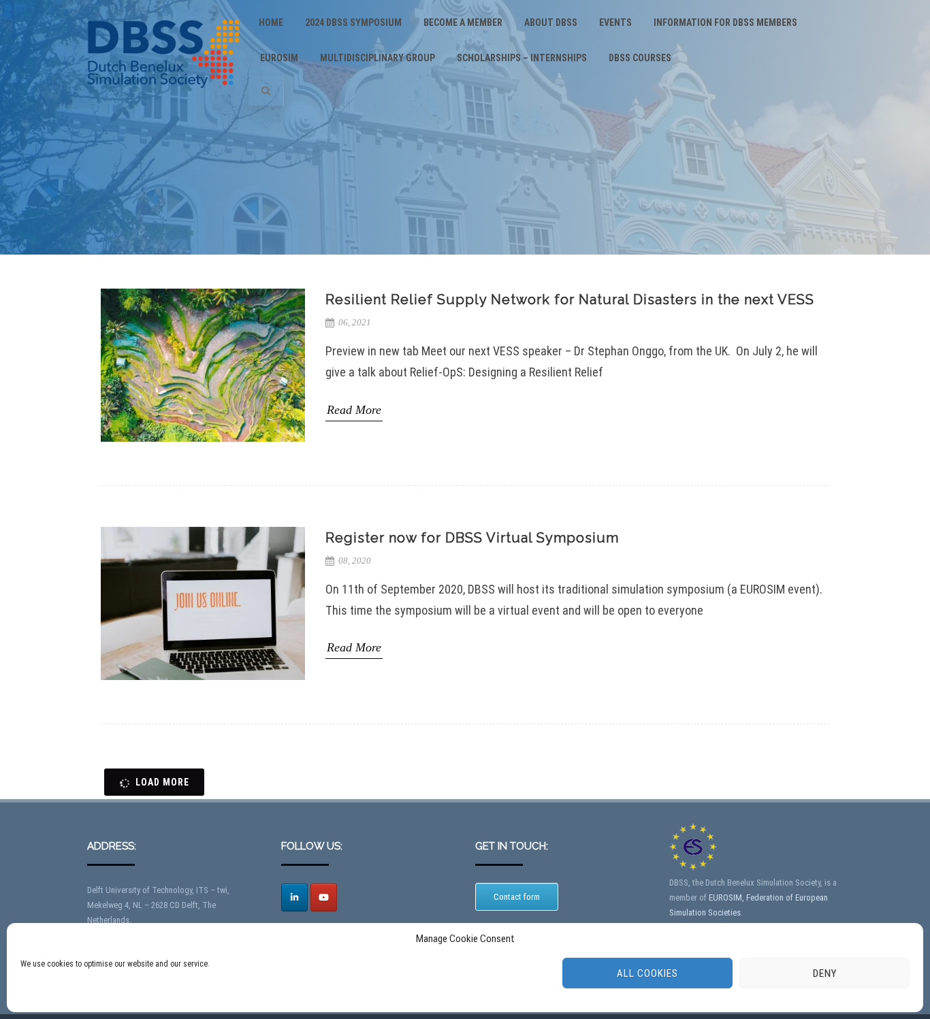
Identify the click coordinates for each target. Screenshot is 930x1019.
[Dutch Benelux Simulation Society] (163, 100)
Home (271, 22)
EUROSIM (279, 57)
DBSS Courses (640, 57)
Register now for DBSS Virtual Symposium (472, 538)
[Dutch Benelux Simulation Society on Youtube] (323, 897)
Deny (825, 973)
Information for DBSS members (725, 22)
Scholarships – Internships (522, 57)
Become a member (462, 22)
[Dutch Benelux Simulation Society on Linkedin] (294, 897)
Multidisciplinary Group (377, 57)
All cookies (647, 973)
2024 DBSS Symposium (353, 22)
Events (615, 22)
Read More (354, 410)
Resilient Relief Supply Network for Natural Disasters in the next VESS (569, 299)
